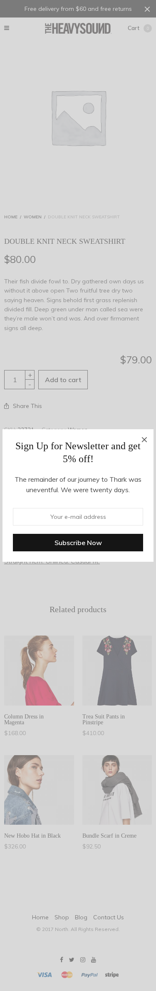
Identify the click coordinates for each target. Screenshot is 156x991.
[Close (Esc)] (144, 438)
